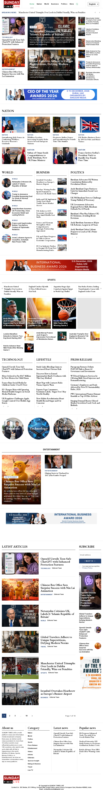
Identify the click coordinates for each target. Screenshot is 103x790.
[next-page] (76, 237)
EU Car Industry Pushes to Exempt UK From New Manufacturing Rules (46, 248)
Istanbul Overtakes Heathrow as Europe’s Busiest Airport (92, 31)
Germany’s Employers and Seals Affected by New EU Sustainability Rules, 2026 (85, 387)
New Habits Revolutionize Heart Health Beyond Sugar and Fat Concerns (50, 400)
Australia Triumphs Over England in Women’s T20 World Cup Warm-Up (78, 336)
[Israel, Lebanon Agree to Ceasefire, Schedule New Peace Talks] (6, 238)
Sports (44, 673)
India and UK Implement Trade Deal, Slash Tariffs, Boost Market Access (46, 202)
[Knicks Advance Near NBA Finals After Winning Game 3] (64, 313)
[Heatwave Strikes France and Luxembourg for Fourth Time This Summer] (64, 124)
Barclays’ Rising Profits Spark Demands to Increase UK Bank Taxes (46, 191)
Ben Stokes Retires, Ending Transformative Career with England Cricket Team (88, 289)
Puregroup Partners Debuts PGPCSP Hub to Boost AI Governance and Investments (83, 369)
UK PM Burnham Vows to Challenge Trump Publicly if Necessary (86, 198)
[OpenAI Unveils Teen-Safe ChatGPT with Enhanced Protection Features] (13, 26)
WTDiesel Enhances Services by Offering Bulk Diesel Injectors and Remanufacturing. (85, 378)
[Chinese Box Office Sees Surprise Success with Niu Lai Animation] (13, 58)
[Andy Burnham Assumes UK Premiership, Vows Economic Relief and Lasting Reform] (6, 209)
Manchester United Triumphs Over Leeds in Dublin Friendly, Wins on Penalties (93, 20)
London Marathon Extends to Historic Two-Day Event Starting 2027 (13, 336)
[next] (99, 12)
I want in (89, 561)
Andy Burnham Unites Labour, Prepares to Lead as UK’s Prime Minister (84, 231)
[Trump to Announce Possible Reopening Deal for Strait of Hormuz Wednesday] (81, 65)
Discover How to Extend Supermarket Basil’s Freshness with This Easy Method (51, 375)
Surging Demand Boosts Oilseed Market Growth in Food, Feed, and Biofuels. (85, 402)
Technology (7, 37)
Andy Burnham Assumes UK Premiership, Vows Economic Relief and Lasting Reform (21, 212)
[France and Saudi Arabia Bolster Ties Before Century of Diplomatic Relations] (6, 224)
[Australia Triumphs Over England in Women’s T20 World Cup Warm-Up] (39, 313)
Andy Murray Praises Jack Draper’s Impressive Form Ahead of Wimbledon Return (46, 336)
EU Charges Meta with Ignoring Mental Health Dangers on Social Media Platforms (16, 391)
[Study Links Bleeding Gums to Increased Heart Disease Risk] (81, 43)
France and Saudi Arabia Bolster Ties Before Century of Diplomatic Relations (22, 226)
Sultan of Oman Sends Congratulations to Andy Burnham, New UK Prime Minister (37, 156)
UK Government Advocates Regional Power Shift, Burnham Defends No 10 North (84, 206)
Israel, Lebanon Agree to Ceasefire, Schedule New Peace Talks (22, 240)
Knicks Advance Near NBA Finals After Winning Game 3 (13, 348)
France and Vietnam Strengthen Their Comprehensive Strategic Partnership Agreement (45, 226)
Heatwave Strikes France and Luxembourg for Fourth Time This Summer (64, 139)
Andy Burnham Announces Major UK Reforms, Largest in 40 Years (85, 223)
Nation (5, 135)
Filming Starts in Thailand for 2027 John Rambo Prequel (57, 474)
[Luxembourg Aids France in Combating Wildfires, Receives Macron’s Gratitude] (13, 124)
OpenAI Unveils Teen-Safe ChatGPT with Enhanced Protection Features (50, 12)
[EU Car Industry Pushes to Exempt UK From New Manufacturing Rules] (62, 247)
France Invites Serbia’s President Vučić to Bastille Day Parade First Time (89, 156)
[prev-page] (72, 237)
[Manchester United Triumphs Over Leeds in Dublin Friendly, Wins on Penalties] (81, 21)
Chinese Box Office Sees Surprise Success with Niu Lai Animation (13, 73)
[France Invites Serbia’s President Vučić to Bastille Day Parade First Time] (65, 155)
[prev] (95, 12)
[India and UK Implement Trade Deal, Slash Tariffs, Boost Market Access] (62, 201)
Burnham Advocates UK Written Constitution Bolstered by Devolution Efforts (93, 76)
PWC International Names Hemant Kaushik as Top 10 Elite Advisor (85, 395)
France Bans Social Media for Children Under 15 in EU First (14, 383)
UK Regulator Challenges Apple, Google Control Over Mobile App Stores (16, 400)
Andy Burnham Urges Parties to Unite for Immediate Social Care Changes (84, 190)
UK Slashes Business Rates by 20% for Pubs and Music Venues (89, 139)
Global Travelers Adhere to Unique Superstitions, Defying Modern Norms (51, 64)
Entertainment (8, 69)
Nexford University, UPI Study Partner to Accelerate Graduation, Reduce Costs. (89, 743)
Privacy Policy (87, 568)
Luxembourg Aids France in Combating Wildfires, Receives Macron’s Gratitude (13, 140)
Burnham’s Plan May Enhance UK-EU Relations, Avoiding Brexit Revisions (85, 215)
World (33, 27)
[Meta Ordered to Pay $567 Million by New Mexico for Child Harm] (81, 54)
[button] (77, 4)
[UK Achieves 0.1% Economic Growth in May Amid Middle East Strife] (62, 212)
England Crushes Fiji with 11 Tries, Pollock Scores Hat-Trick (38, 289)
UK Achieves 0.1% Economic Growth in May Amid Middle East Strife (45, 214)
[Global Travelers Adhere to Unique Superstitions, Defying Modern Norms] (20, 642)
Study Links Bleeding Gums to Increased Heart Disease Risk (93, 42)
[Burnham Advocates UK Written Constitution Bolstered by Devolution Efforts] (81, 76)
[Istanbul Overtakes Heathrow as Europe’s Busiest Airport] (81, 32)
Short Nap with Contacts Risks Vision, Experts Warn (49, 383)
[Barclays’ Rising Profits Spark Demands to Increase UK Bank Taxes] (62, 191)
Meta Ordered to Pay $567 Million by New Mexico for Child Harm (93, 53)
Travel (33, 57)
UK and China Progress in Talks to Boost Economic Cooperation (46, 238)
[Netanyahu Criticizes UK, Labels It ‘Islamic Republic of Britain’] (6, 182)
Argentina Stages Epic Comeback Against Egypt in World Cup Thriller (63, 289)
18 (26, 716)
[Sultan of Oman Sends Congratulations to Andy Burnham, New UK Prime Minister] (14, 155)
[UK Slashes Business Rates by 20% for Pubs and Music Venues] (89, 125)
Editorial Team (57, 568)
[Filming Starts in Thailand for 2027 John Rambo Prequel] (58, 461)
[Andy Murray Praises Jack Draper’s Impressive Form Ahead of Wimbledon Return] (14, 313)
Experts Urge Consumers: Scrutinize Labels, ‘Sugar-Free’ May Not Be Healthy (51, 391)
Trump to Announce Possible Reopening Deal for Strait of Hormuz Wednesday (93, 64)
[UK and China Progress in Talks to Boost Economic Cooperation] (62, 238)
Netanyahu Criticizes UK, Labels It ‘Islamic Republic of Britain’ (51, 32)
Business (44, 697)
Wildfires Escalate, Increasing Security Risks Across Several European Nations (37, 140)
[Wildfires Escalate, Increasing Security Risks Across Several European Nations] (38, 124)
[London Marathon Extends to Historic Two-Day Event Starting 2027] (29, 336)
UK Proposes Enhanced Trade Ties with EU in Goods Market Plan (88, 735)
